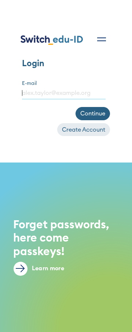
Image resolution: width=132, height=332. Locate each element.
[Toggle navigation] (101, 39)
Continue (92, 114)
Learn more (47, 268)
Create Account (83, 130)
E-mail (29, 83)
